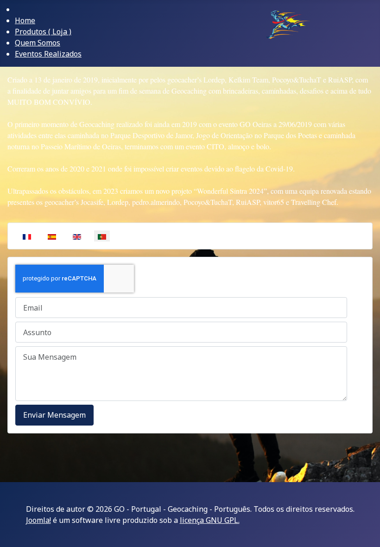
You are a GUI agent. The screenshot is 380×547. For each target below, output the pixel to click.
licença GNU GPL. (210, 520)
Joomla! (38, 520)
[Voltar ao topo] (368, 535)
